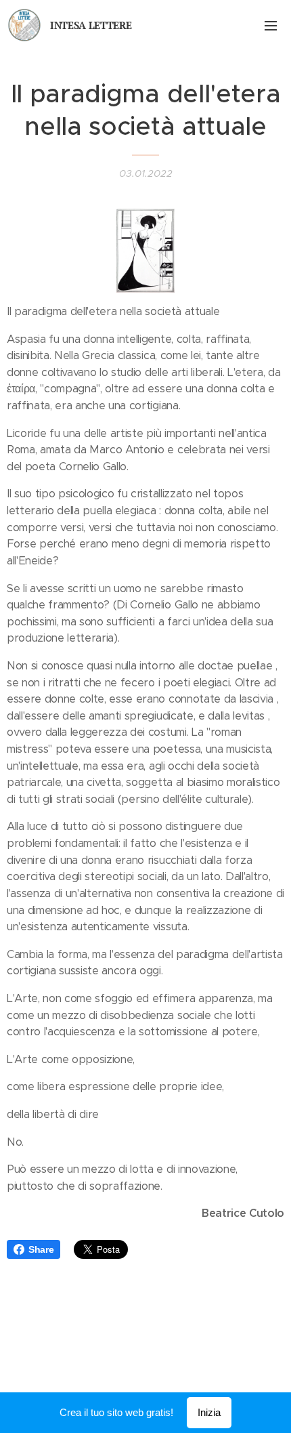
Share (40, 1249)
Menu (270, 25)
